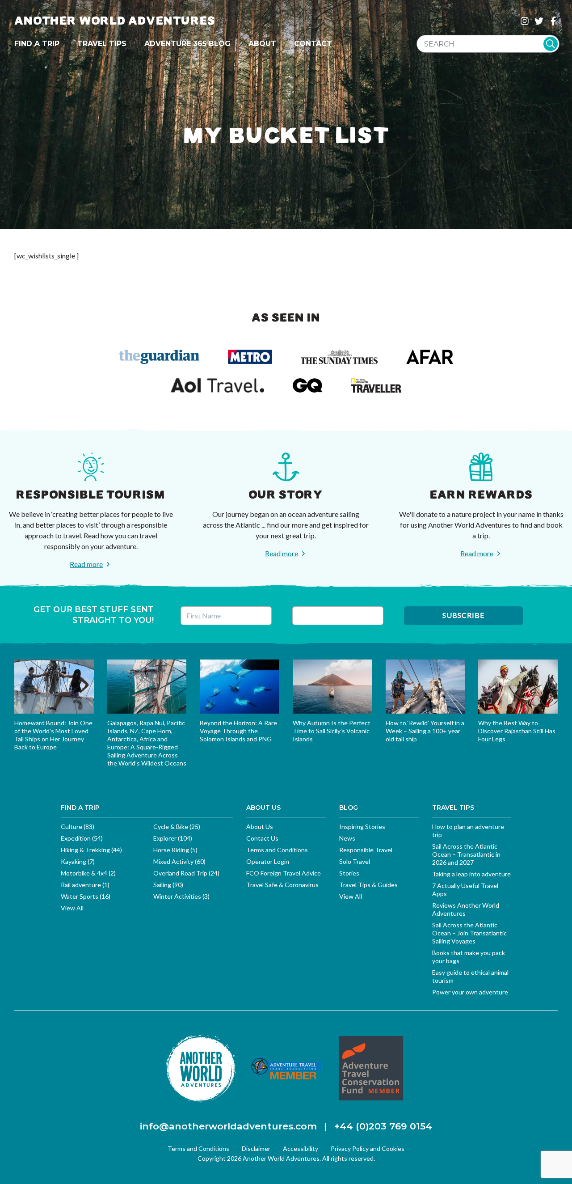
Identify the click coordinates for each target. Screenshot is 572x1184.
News (347, 838)
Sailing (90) (168, 884)
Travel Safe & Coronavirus (282, 884)
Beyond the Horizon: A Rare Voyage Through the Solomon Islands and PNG (238, 731)
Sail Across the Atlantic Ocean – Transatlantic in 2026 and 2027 (466, 854)
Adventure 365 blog (187, 43)
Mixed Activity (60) (179, 861)
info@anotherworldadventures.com (228, 1126)
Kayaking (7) (78, 861)
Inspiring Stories (362, 826)
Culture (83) (77, 826)
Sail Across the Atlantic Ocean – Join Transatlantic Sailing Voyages (469, 933)
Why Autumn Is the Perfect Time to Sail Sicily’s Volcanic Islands (331, 731)
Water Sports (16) (85, 896)
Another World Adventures (114, 21)
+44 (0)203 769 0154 (383, 1126)
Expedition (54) (82, 838)
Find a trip (36, 43)
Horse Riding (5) (175, 850)
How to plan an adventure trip (468, 830)
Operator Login (267, 861)
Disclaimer (256, 1148)
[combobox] (487, 44)
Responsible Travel (365, 850)
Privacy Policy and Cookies (367, 1148)
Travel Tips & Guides (368, 884)
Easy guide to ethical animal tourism (470, 976)
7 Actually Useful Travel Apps (465, 889)
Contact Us (262, 838)
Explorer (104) (172, 838)
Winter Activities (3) (181, 896)
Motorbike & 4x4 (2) (88, 873)
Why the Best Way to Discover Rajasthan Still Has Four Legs (516, 731)
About (262, 43)
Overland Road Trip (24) (186, 873)
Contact (313, 43)
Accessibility (300, 1148)
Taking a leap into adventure (471, 874)
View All (72, 908)
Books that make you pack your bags (468, 956)
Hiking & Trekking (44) (91, 850)
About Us (259, 826)
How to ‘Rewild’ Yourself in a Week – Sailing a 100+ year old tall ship (425, 731)
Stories (349, 873)
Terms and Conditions (277, 850)
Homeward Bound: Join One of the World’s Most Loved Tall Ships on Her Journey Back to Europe (53, 735)
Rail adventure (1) (85, 884)
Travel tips (101, 43)
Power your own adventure (470, 992)
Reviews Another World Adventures (465, 909)
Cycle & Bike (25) (176, 826)
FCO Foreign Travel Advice (283, 873)
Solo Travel (354, 861)
